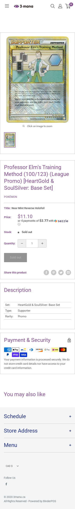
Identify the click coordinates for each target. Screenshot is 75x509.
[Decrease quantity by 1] (22, 243)
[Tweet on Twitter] (61, 272)
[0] (68, 6)
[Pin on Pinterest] (53, 272)
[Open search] (53, 6)
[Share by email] (68, 272)
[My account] (60, 6)
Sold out (15, 257)
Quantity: (9, 243)
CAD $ (9, 466)
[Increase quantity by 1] (42, 243)
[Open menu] (7, 6)
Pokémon (10, 196)
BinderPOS (49, 501)
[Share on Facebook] (46, 272)
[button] (44, 222)
